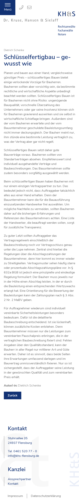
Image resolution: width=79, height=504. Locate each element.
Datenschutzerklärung (46, 496)
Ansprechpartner (19, 479)
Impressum (15, 496)
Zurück (12, 395)
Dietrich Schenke (14, 50)
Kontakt (13, 484)
